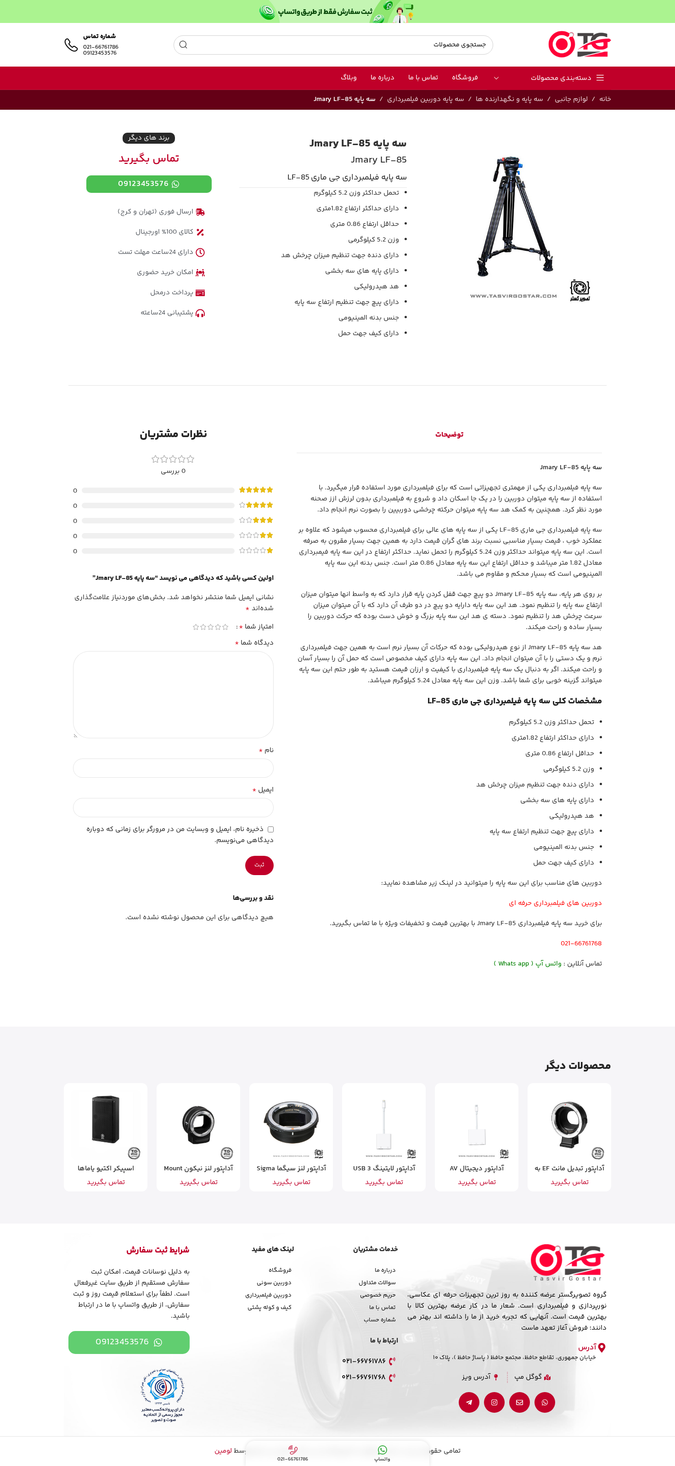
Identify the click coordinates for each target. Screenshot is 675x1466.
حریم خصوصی (378, 1295)
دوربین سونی (274, 1282)
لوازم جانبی (571, 99)
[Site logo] (579, 44)
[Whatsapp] (544, 1402)
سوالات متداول (377, 1282)
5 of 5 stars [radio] (196, 626)
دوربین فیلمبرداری (268, 1295)
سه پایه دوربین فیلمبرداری (425, 99)
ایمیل (263, 790)
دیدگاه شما (254, 643)
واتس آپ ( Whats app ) (528, 964)
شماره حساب (380, 1320)
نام (266, 750)
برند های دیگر (148, 138)
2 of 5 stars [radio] (218, 626)
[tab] (449, 435)
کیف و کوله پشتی (270, 1307)
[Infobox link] (91, 45)
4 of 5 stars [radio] (203, 626)
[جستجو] (183, 45)
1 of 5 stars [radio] (225, 626)
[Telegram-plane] (469, 1402)
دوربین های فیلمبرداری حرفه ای (555, 903)
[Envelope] (519, 1402)
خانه (605, 99)
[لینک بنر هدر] (337, 11)
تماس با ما (382, 1307)
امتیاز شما (256, 627)
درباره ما (385, 1270)
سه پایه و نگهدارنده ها (509, 99)
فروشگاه (280, 1270)
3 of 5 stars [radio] (210, 626)
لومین (223, 1451)
